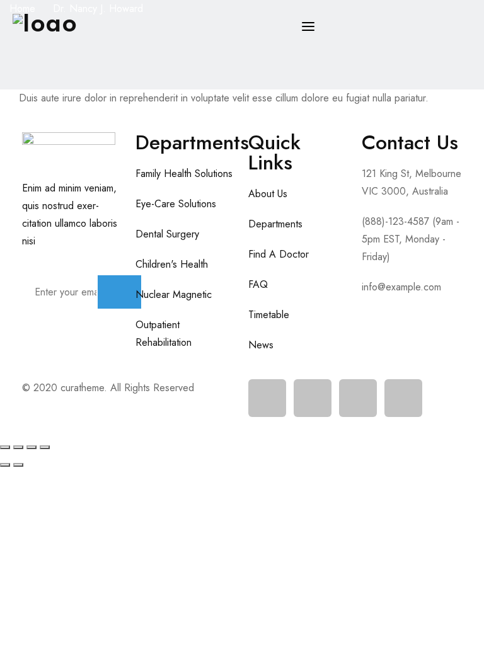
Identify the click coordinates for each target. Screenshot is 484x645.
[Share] (31, 447)
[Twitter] (312, 398)
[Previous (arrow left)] (5, 465)
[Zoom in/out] (5, 447)
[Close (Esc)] (45, 447)
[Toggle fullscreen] (18, 447)
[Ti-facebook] (267, 398)
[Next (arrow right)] (18, 465)
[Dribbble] (403, 398)
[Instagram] (358, 398)
